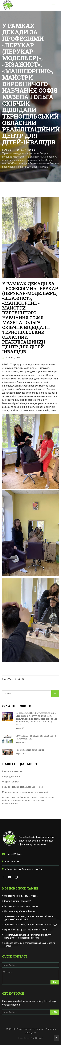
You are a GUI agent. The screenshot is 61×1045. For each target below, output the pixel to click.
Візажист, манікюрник (13, 771)
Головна (6, 150)
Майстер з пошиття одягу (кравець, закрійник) (25, 792)
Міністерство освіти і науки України (21, 896)
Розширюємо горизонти (30, 749)
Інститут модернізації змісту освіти (21, 906)
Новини (31, 150)
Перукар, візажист (11, 776)
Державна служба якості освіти (19, 911)
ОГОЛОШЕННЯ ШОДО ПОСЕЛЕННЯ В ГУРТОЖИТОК (36, 737)
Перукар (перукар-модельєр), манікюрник (22, 787)
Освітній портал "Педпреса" (17, 901)
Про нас (19, 150)
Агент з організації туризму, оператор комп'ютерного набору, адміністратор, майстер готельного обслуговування (28, 800)
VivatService (36, 1038)
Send (54, 982)
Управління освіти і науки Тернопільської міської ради (30, 924)
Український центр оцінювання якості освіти (26, 930)
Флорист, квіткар (10, 782)
